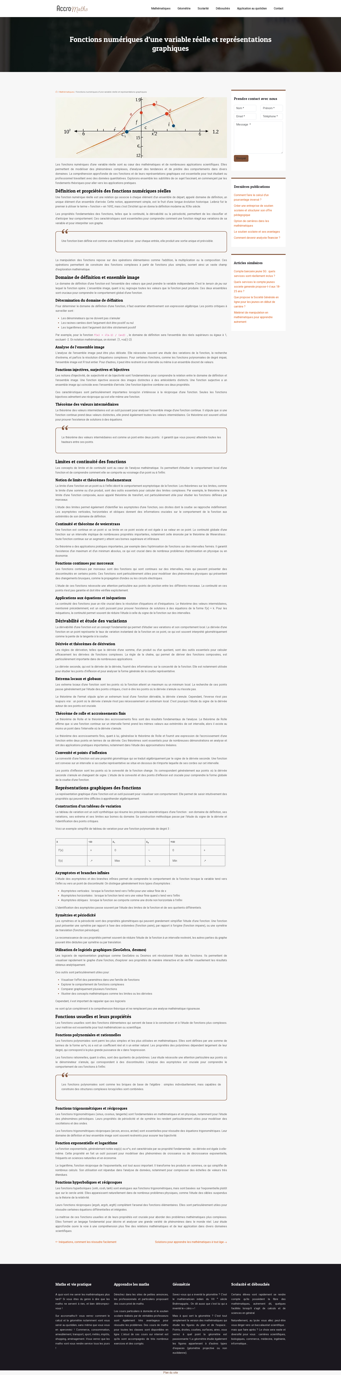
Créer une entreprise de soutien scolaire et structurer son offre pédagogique (253, 210)
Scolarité (203, 8)
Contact (278, 8)
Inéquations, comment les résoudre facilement (87, 1242)
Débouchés (223, 8)
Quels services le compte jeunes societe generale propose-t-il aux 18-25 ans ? (257, 286)
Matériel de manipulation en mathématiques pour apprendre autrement (253, 317)
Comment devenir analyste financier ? (257, 237)
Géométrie (184, 8)
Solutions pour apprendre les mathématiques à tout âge (189, 1242)
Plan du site (170, 1372)
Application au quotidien (252, 8)
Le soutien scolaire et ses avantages (257, 231)
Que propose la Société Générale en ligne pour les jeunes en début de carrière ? (256, 302)
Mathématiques (160, 8)
